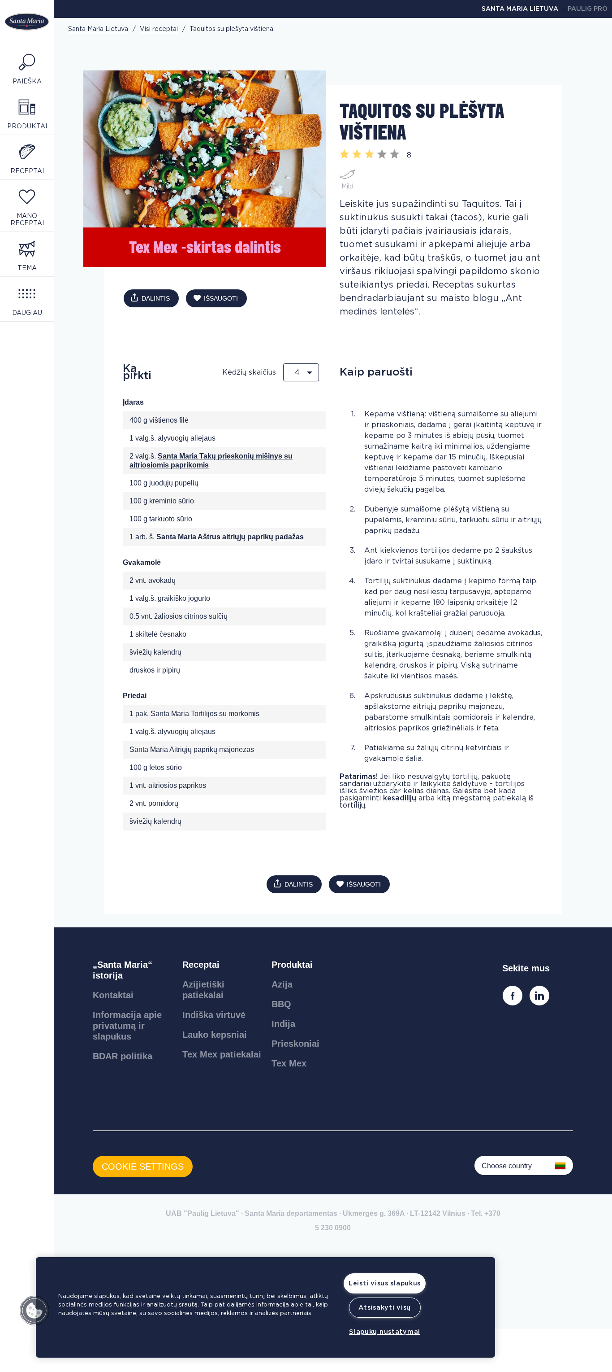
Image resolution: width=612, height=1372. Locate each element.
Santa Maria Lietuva (520, 9)
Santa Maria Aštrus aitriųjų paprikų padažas (230, 537)
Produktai (292, 965)
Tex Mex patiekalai (221, 1054)
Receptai (201, 965)
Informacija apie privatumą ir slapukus (127, 1025)
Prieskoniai (295, 1044)
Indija (283, 1024)
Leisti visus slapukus (385, 1283)
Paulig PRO (588, 9)
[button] (34, 1310)
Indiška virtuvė (214, 1015)
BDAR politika (122, 1056)
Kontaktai (113, 995)
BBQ (281, 1004)
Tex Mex (289, 1063)
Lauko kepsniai (214, 1035)
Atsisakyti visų (384, 1307)
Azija (282, 984)
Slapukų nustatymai (384, 1331)
